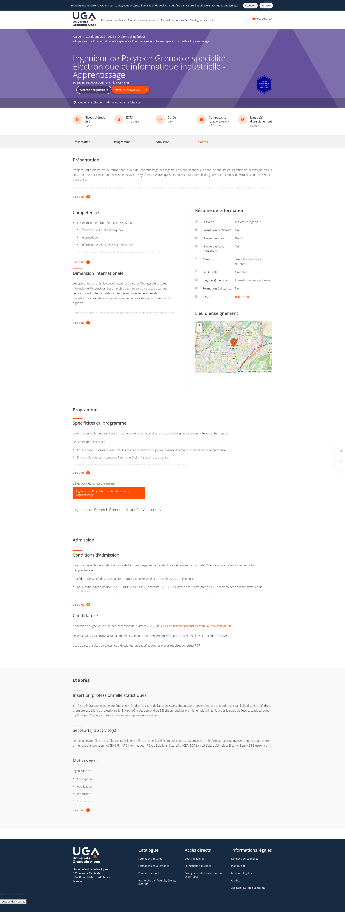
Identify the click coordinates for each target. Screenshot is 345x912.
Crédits (235, 880)
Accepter (250, 5)
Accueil (77, 37)
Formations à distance (198, 865)
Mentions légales (241, 873)
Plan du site (238, 865)
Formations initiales (113, 20)
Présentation (81, 142)
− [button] (199, 330)
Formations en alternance (142, 20)
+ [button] (199, 325)
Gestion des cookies (13, 901)
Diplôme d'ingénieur (131, 37)
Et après (202, 142)
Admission (162, 142)
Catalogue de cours (201, 20)
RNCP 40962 (243, 297)
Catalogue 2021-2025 (100, 37)
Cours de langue (194, 858)
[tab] (109, 493)
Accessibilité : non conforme (248, 887)
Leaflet (240, 371)
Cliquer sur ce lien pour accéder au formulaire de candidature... (194, 626)
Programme (122, 142)
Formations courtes (172, 20)
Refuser (266, 5)
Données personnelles (244, 858)
